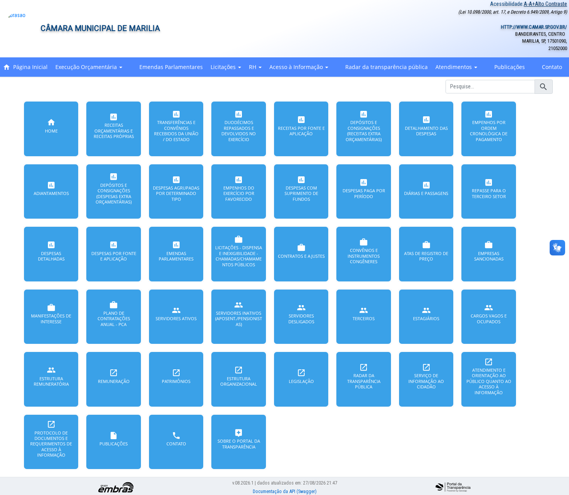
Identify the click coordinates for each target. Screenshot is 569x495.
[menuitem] (25, 67)
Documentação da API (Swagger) (285, 491)
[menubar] (284, 71)
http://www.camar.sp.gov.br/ (534, 27)
